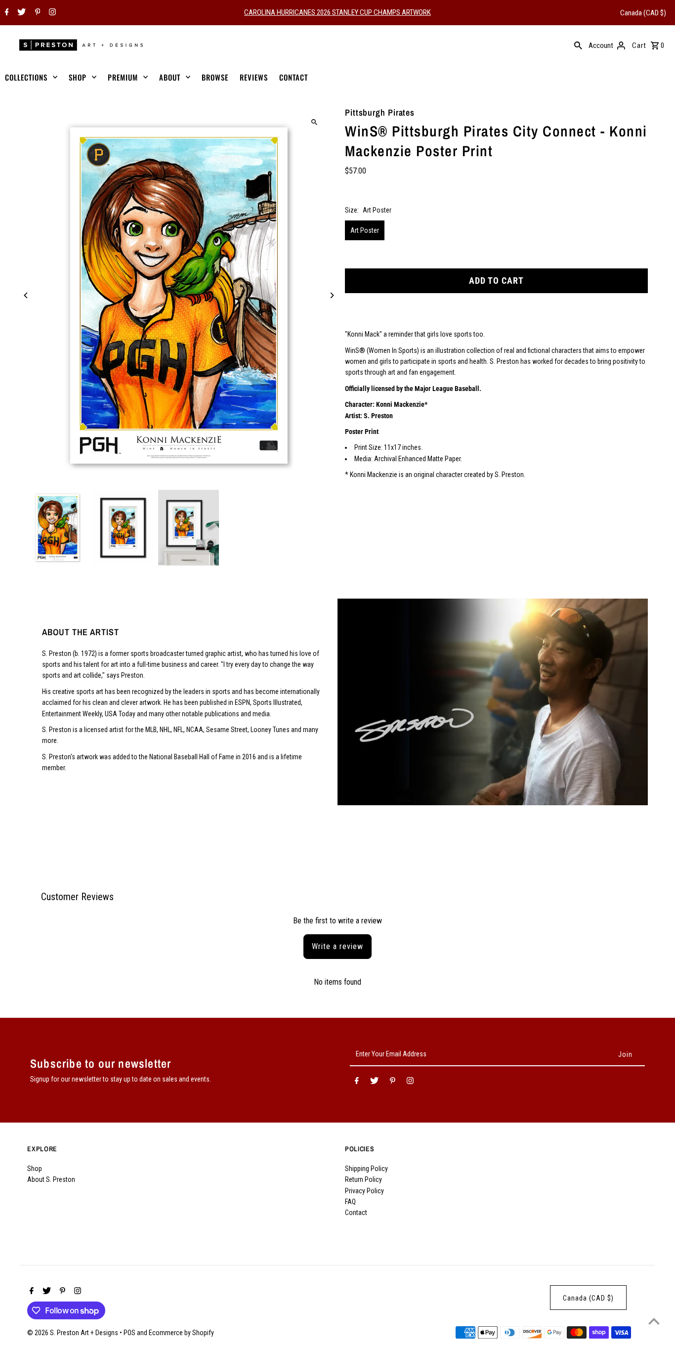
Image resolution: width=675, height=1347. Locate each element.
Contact (356, 1213)
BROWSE (215, 77)
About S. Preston (51, 1179)
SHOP (77, 77)
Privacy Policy (364, 1191)
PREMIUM (123, 77)
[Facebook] (5, 13)
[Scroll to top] (654, 1321)
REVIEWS (254, 77)
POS (129, 1333)
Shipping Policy (366, 1169)
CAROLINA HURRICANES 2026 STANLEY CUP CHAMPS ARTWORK (337, 12)
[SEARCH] (578, 45)
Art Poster (364, 230)
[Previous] (26, 295)
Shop (34, 1169)
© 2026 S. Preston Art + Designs (73, 1333)
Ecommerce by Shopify (181, 1333)
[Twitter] (20, 13)
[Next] (331, 295)
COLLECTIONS (26, 77)
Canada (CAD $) (643, 12)
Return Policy (363, 1179)
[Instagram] (51, 13)
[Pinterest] (37, 13)
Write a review (337, 946)
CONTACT (293, 77)
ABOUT (169, 77)
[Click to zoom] (314, 122)
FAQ (350, 1202)
